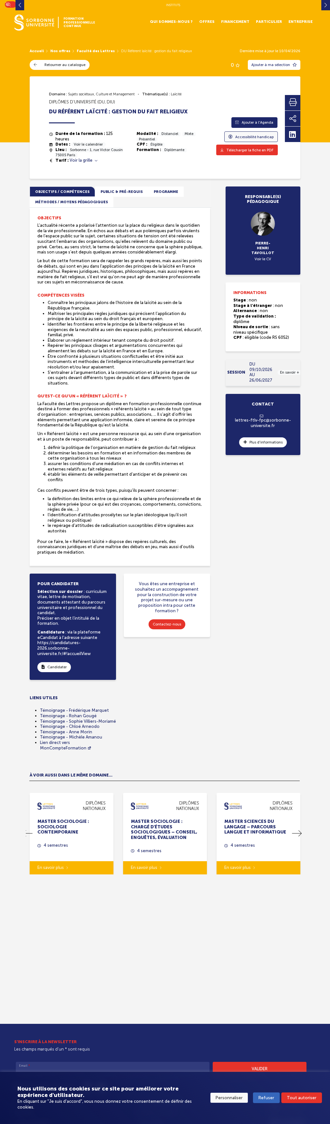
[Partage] (292, 118)
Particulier (269, 21)
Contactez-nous (167, 624)
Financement (235, 21)
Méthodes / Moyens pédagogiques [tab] (71, 202)
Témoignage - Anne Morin (66, 731)
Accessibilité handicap (254, 137)
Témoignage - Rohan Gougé (68, 715)
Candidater (57, 667)
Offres (207, 21)
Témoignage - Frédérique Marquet (74, 710)
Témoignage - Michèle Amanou (71, 737)
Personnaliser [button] (229, 1097)
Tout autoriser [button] (301, 1097)
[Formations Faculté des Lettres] (46, 805)
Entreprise (300, 21)
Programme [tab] (166, 191)
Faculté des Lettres (96, 51)
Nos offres (60, 51)
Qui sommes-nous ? (171, 21)
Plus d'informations (266, 442)
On (8, 3)
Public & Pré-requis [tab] (122, 191)
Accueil (37, 51)
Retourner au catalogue (64, 64)
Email (24, 1066)
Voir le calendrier (88, 144)
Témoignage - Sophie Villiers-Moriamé (78, 721)
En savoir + (289, 372)
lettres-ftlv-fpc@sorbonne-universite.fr (263, 423)
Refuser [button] (266, 1097)
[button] (296, 833)
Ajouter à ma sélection (271, 64)
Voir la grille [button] (81, 160)
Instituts (173, 5)
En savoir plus (50, 867)
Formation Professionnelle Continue (79, 22)
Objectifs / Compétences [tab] (62, 191)
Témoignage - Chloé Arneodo (70, 726)
